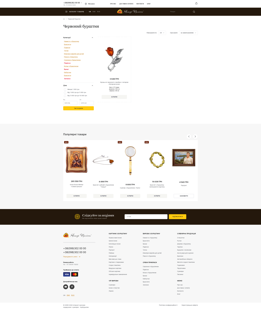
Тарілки (179, 247)
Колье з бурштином (71, 66)
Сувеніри (112, 285)
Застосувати (78, 108)
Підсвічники (181, 268)
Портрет (112, 250)
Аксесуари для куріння (185, 253)
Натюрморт (113, 256)
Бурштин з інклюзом (184, 250)
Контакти (140, 4)
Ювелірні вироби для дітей (74, 54)
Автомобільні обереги (184, 259)
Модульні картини (115, 268)
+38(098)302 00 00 (74, 252)
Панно (111, 247)
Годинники (181, 265)
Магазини (91, 4)
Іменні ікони (113, 241)
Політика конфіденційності (168, 305)
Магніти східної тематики (186, 262)
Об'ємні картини (114, 271)
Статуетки (180, 238)
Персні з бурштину (71, 57)
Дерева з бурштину (184, 244)
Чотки (66, 50)
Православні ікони (115, 238)
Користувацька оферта (190, 305)
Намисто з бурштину (71, 41)
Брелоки (180, 256)
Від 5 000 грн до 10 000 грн (77, 95)
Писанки (180, 274)
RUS (98, 11)
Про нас (113, 4)
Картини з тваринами (116, 262)
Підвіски (67, 47)
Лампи (111, 291)
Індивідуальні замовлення (118, 274)
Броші (66, 69)
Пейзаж (111, 253)
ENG (94, 11)
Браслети (67, 44)
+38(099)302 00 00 (72, 3)
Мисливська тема (115, 259)
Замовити (184, 196)
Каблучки (67, 72)
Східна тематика (114, 265)
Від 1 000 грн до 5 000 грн (76, 92)
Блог (149, 4)
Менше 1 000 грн (73, 89)
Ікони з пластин (114, 288)
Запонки (67, 78)
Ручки (179, 241)
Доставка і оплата (126, 4)
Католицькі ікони (114, 244)
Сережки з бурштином (72, 60)
